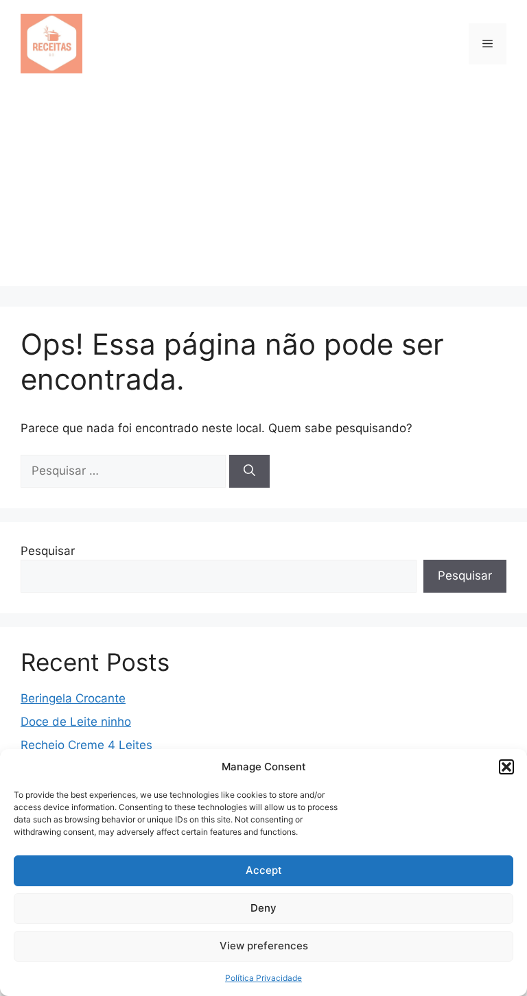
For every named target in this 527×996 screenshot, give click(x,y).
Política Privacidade (263, 978)
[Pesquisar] (249, 471)
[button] (506, 767)
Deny (263, 907)
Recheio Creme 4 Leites (86, 745)
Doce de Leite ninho (76, 721)
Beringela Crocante (73, 698)
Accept (264, 870)
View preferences (264, 945)
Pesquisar (48, 551)
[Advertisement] (263, 190)
